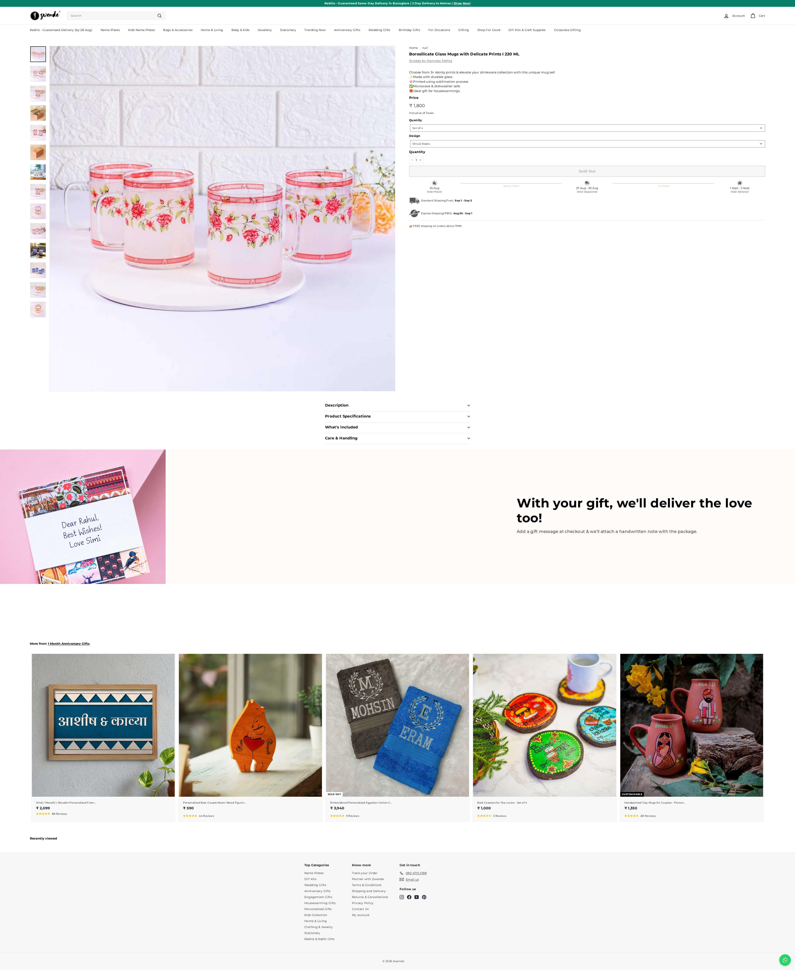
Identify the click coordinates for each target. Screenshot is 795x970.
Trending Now (315, 30)
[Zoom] (222, 218)
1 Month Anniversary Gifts (69, 644)
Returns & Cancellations (370, 897)
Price (413, 98)
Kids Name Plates (141, 30)
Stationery (288, 30)
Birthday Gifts (409, 30)
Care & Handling (341, 438)
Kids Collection (315, 915)
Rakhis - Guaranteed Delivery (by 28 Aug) (61, 30)
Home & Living (212, 30)
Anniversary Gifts (347, 30)
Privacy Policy (362, 903)
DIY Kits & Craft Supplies (527, 30)
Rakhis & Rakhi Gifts (319, 939)
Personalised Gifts (318, 909)
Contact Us (360, 909)
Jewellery (265, 30)
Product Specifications (348, 416)
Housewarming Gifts (320, 903)
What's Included (341, 427)
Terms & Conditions (367, 885)
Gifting (463, 30)
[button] (51, 813)
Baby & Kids (240, 30)
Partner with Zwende (368, 879)
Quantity (417, 152)
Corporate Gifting (567, 30)
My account (361, 915)
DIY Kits (310, 879)
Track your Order (365, 873)
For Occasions (439, 30)
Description (337, 405)
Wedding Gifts (379, 30)
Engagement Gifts (318, 897)
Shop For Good (488, 30)
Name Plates (110, 30)
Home (413, 47)
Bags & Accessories (178, 30)
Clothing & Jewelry (318, 927)
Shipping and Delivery (369, 891)
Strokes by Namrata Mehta (430, 61)
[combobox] (116, 16)
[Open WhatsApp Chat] (785, 960)
